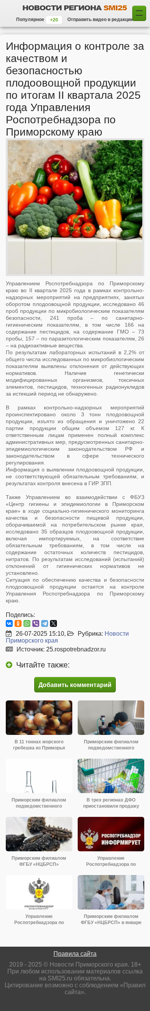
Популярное (30, 19)
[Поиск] (139, 13)
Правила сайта (75, 953)
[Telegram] (44, 623)
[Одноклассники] (18, 623)
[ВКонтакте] (9, 623)
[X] (53, 623)
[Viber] (35, 623)
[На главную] (75, 7)
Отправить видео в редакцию (100, 19)
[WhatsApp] (26, 623)
